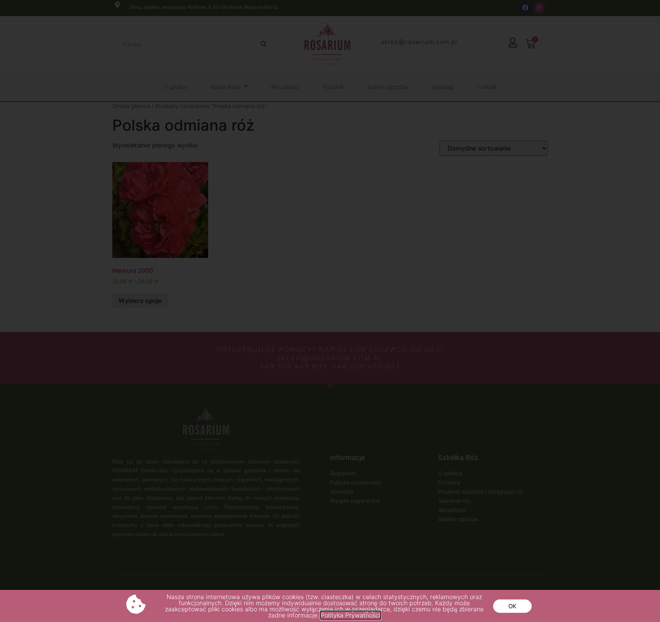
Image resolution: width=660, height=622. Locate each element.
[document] (330, 311)
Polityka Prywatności (350, 615)
